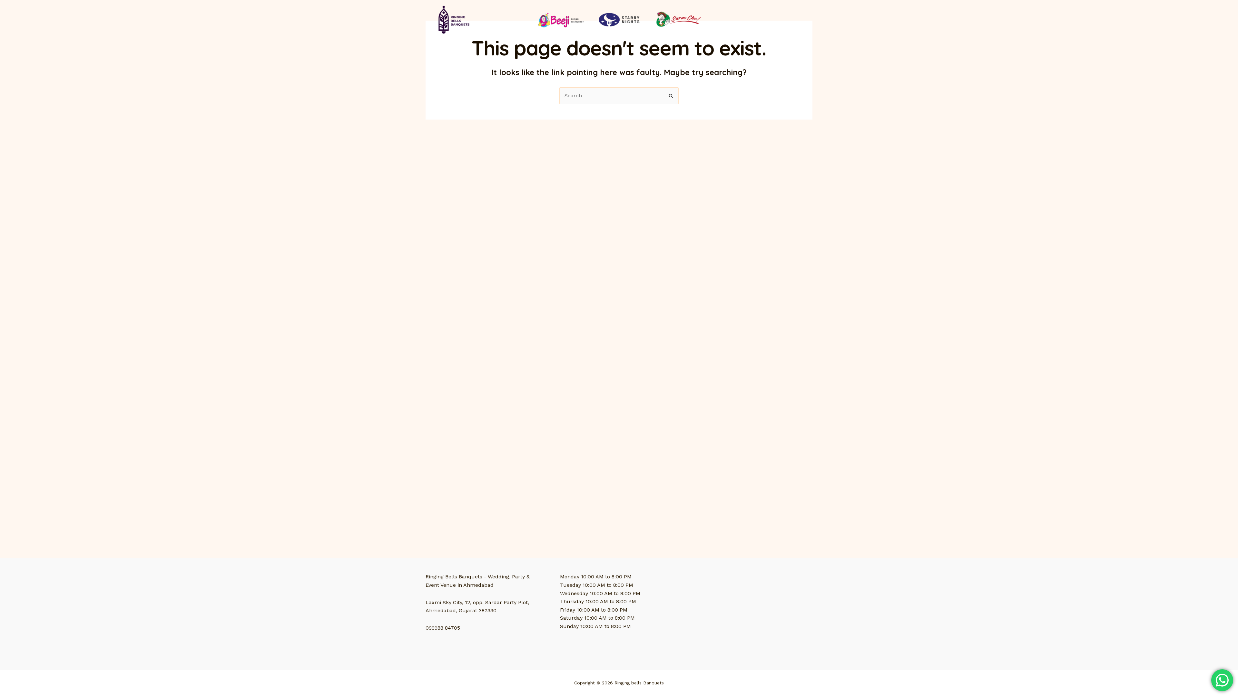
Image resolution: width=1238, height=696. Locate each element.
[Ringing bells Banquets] (453, 19)
